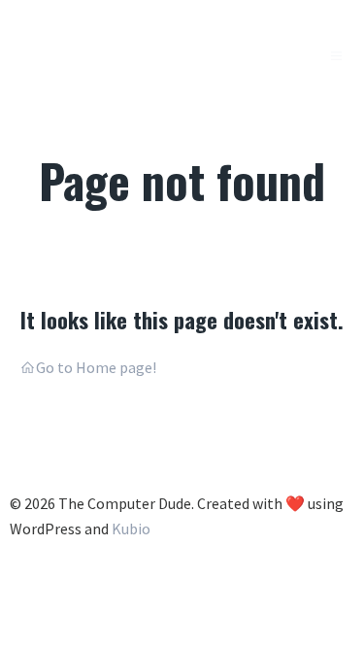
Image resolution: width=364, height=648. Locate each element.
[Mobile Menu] (337, 55)
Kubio (131, 528)
